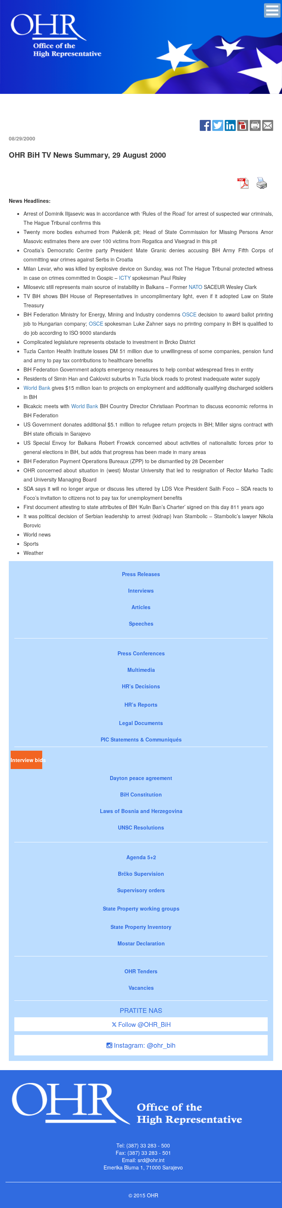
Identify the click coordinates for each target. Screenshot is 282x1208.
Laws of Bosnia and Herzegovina (141, 811)
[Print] (255, 124)
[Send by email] (267, 124)
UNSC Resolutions (141, 827)
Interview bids (26, 760)
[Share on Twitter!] (217, 124)
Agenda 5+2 (141, 857)
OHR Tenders (141, 971)
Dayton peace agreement (141, 777)
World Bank (37, 387)
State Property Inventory (141, 926)
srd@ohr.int (151, 1160)
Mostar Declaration (141, 943)
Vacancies (141, 987)
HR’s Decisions (141, 686)
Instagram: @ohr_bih (144, 1045)
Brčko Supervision (141, 873)
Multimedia (141, 669)
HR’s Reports (141, 704)
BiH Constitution (141, 794)
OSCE (189, 314)
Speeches (141, 623)
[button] (272, 10)
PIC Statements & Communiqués (141, 739)
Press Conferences (141, 653)
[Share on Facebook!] (205, 124)
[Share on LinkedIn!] (230, 124)
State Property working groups (141, 908)
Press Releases (141, 574)
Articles (141, 607)
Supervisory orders (141, 890)
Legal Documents (141, 722)
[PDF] (242, 124)
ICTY (125, 277)
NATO (195, 286)
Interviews (141, 590)
